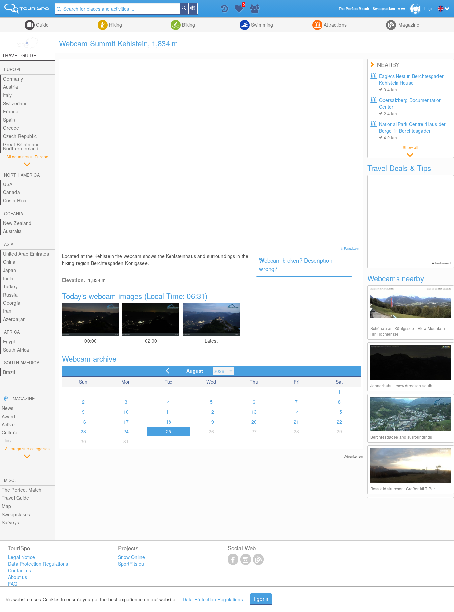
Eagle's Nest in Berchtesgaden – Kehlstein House (414, 83)
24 (126, 431)
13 (254, 411)
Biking (188, 24)
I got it (261, 599)
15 (339, 411)
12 (211, 411)
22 (339, 421)
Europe (13, 69)
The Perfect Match (21, 489)
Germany (13, 78)
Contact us (19, 570)
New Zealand (17, 223)
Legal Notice (21, 557)
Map (6, 506)
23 (83, 431)
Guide (42, 24)
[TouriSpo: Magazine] (258, 559)
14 (296, 411)
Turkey (10, 286)
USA (7, 184)
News (8, 408)
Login (428, 8)
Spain (9, 119)
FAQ (12, 583)
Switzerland (15, 103)
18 (168, 421)
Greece (11, 127)
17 (126, 421)
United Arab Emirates (26, 253)
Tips (6, 440)
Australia (12, 231)
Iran (7, 310)
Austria (10, 86)
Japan (9, 270)
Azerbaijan (14, 319)
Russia (10, 294)
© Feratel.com (350, 248)
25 (168, 431)
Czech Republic (20, 136)
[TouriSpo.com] (27, 10)
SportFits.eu (131, 563)
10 (126, 411)
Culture (9, 432)
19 (211, 421)
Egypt (9, 341)
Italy (7, 95)
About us (17, 577)
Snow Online (131, 557)
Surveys (10, 522)
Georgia (11, 302)
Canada (11, 192)
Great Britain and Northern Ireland (21, 146)
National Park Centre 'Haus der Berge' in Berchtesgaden (412, 131)
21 (296, 421)
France (10, 111)
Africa (12, 332)
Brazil (9, 372)
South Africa (16, 349)
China (9, 261)
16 (83, 421)
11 (168, 411)
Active (8, 424)
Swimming (261, 24)
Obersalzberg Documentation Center (410, 107)
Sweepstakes (16, 514)
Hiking (115, 24)
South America (21, 363)
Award (8, 416)
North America (22, 175)
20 (254, 421)
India (8, 278)
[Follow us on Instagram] (245, 559)
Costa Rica (14, 200)
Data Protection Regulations (213, 599)
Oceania (13, 214)
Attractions (334, 24)
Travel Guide (15, 497)
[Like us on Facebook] (233, 559)
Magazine (408, 24)
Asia (9, 244)
